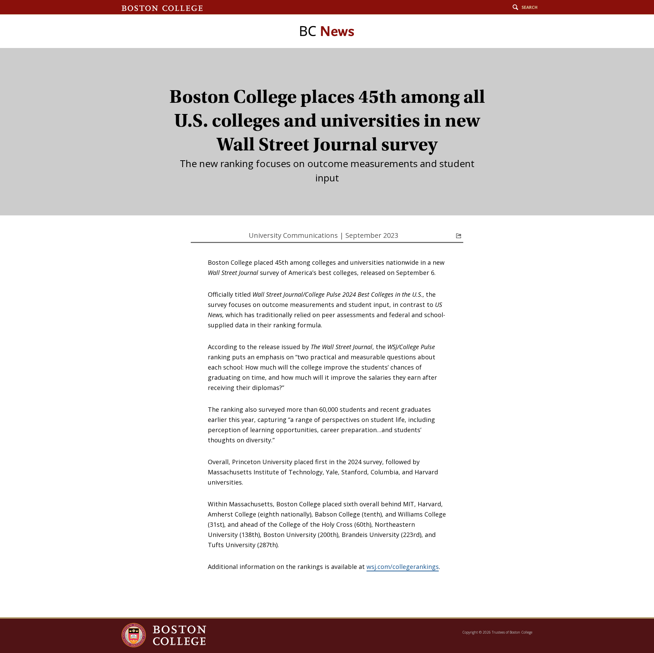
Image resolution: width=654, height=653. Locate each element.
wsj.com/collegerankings (403, 566)
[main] (327, 332)
